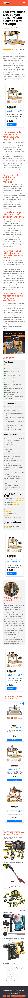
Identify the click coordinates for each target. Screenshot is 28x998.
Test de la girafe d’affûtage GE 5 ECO (13, 862)
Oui (4, 995)
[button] (11, 53)
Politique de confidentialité (18, 995)
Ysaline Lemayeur (9, 27)
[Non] (26, 992)
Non (9, 995)
